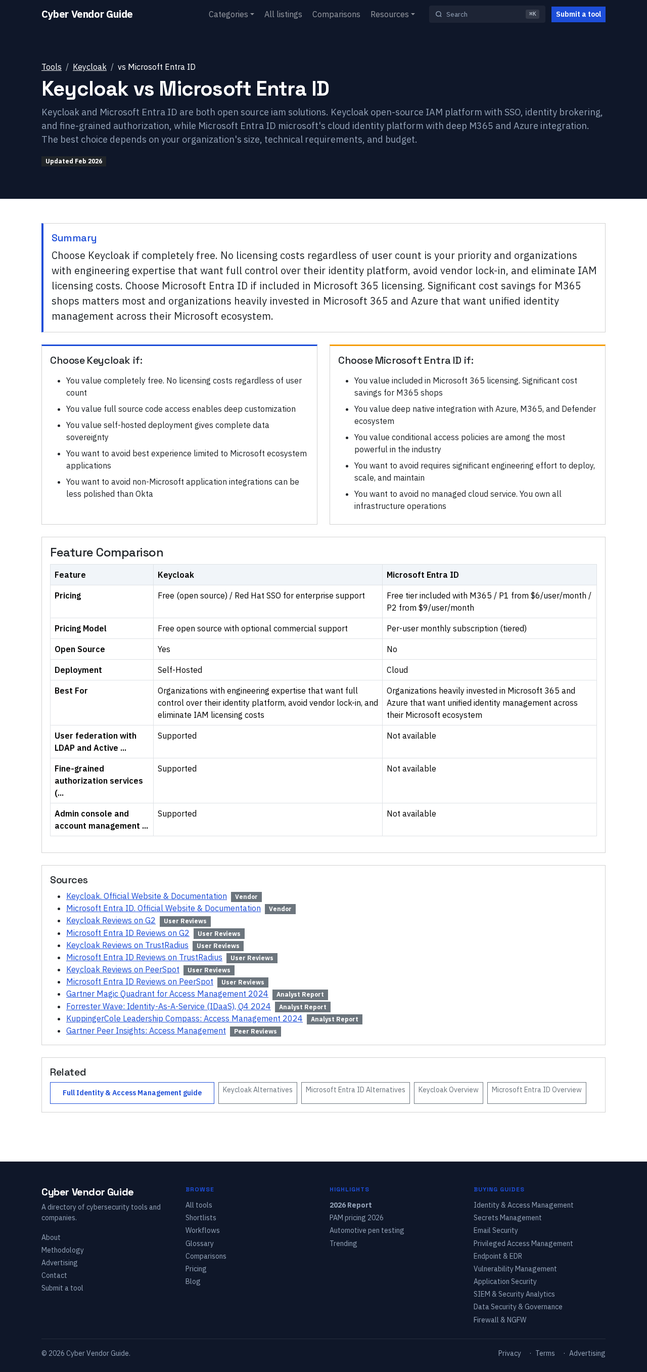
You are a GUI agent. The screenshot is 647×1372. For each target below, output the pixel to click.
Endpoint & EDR (498, 1256)
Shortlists (201, 1217)
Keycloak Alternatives (258, 1089)
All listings (283, 14)
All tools (199, 1205)
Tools (51, 67)
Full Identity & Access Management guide (132, 1092)
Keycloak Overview (449, 1089)
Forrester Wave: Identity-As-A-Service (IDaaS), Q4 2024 (168, 1006)
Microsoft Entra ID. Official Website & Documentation (163, 908)
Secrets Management (508, 1217)
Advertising (59, 1262)
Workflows (203, 1230)
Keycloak (90, 67)
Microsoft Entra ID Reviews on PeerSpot (139, 981)
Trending (343, 1243)
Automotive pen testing (367, 1230)
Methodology (62, 1250)
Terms (545, 1353)
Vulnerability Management (515, 1268)
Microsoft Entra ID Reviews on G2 (128, 933)
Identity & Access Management (524, 1205)
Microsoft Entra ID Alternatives (355, 1089)
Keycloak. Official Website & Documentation (146, 896)
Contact (54, 1275)
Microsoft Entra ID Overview (537, 1089)
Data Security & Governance (518, 1306)
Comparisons (336, 14)
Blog (193, 1281)
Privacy (509, 1353)
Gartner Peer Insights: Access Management (146, 1030)
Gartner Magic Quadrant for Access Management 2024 (167, 994)
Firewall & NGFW (500, 1319)
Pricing (196, 1268)
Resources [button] (390, 14)
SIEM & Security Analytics (514, 1294)
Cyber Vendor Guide (87, 14)
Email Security (496, 1230)
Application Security (505, 1281)
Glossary (200, 1243)
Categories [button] (228, 14)
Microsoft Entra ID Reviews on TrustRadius (144, 957)
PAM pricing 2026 (357, 1217)
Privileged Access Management (523, 1243)
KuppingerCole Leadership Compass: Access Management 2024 (184, 1018)
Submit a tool (578, 14)
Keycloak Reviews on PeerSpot (122, 969)
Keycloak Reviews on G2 (111, 920)
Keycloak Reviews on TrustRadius (127, 945)
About (51, 1237)
